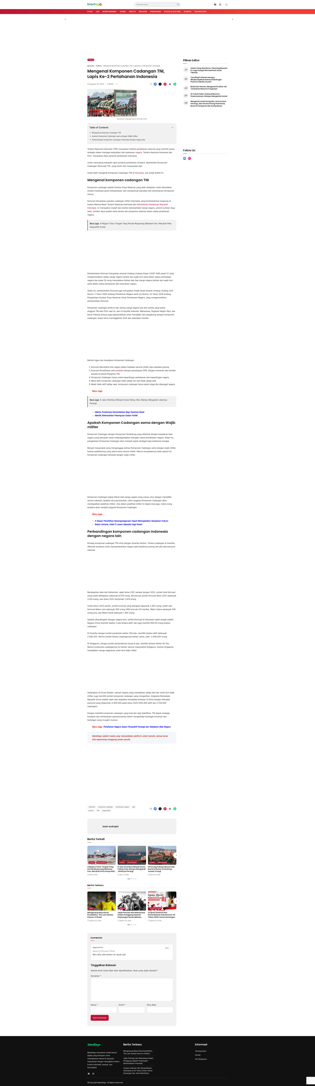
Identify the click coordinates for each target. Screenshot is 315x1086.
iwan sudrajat (111, 826)
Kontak (198, 1055)
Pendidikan (155, 11)
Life (97, 11)
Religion (143, 11)
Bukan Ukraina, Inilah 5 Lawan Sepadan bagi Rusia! (118, 524)
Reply (167, 948)
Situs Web (151, 1005)
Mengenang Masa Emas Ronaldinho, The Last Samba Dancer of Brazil (100, 914)
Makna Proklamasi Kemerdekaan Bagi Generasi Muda (119, 412)
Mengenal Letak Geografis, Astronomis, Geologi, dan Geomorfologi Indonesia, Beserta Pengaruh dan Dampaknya (208, 103)
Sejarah (122, 908)
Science (187, 11)
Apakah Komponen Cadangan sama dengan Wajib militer (115, 136)
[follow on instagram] (220, 4)
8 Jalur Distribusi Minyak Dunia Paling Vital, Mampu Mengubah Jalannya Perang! (132, 869)
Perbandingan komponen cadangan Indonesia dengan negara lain (118, 140)
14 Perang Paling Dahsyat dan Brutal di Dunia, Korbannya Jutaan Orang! (161, 869)
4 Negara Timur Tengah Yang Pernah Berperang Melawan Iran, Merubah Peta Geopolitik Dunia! (101, 870)
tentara (91, 810)
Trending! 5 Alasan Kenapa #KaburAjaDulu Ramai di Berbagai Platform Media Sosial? (206, 79)
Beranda (90, 66)
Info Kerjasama (201, 1059)
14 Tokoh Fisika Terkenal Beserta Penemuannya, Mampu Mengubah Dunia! (208, 95)
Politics (90, 60)
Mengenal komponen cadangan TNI (106, 133)
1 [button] (116, 84)
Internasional (101, 862)
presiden (119, 370)
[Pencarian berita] (178, 4)
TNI (98, 810)
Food (90, 11)
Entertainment (109, 11)
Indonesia (139, 173)
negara (138, 152)
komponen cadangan (105, 807)
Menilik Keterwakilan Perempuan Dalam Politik (116, 415)
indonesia (91, 807)
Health (132, 11)
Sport (91, 908)
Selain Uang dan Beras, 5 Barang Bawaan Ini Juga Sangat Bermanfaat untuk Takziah (208, 70)
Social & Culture (172, 11)
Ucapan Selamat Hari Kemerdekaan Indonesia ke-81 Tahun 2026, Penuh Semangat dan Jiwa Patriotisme (161, 916)
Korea (123, 11)
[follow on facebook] (215, 4)
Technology (200, 11)
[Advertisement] (157, 34)
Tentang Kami (200, 1051)
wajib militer (106, 810)
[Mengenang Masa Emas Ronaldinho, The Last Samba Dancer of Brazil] (101, 909)
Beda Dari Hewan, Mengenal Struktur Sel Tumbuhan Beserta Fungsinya (208, 87)
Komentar (96, 976)
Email (122, 1005)
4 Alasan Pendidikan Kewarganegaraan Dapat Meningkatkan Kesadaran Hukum (131, 521)
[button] (227, 4)
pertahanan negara (122, 807)
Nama (94, 1005)
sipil (133, 807)
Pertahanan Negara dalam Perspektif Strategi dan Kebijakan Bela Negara (137, 727)
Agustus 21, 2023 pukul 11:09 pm (104, 951)
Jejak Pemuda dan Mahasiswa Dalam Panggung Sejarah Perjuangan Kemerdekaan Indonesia (131, 916)
